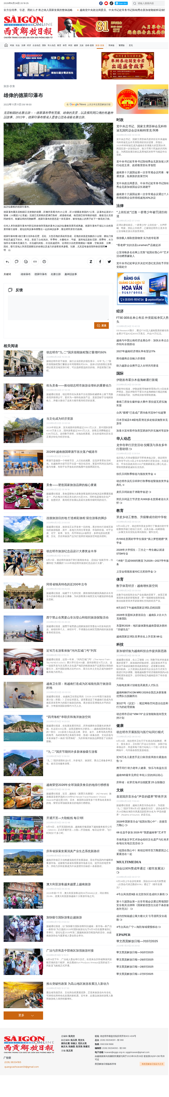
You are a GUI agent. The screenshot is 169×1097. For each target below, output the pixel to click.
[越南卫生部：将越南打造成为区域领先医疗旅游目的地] (23, 695)
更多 (21, 1015)
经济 (29, 45)
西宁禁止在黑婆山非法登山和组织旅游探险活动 (77, 617)
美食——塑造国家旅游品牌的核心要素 (71, 485)
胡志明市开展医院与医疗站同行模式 (140, 732)
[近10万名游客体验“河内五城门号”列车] (23, 662)
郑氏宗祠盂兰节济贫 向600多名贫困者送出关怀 (142, 501)
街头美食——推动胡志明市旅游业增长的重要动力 (78, 385)
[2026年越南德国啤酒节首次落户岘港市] (23, 463)
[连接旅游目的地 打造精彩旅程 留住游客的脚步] (23, 529)
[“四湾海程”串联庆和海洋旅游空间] (23, 728)
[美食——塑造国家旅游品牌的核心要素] (23, 496)
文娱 (82, 45)
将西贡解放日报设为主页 (152, 1064)
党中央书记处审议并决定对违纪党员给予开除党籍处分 (142, 265)
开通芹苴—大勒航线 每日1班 (65, 818)
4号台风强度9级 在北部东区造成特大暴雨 (140, 894)
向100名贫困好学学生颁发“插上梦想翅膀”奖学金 (142, 540)
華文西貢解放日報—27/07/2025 (134, 973)
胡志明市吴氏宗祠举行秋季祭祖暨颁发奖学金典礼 (142, 482)
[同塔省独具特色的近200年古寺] (23, 595)
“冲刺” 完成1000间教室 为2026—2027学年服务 (142, 562)
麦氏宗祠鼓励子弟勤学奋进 (132, 492)
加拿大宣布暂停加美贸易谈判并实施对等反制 (142, 430)
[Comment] (16, 261)
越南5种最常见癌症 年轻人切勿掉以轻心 (139, 775)
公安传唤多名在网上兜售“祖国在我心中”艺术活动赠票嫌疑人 (142, 254)
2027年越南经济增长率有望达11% (135, 351)
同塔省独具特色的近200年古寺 (66, 584)
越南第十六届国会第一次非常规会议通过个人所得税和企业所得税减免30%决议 (142, 196)
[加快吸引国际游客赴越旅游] (23, 928)
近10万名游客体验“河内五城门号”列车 (71, 650)
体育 (65, 45)
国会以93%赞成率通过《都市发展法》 (141, 868)
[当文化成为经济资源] (23, 430)
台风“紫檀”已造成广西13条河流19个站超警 (141, 412)
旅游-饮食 (100, 45)
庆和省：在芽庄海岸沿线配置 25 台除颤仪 (140, 782)
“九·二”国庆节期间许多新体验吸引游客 (71, 751)
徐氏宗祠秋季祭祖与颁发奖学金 (135, 474)
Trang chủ (6, 45)
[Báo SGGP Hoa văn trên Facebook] (101, 3)
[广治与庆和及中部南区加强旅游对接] (23, 962)
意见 (131, 45)
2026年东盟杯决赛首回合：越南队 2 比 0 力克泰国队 (141, 616)
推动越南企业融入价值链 (130, 358)
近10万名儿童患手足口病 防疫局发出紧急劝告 (141, 759)
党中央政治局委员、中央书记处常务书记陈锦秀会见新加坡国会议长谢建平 (142, 185)
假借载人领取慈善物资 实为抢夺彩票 (137, 238)
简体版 (111, 45)
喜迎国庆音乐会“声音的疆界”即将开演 (141, 796)
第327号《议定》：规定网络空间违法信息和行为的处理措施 (142, 705)
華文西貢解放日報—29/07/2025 (134, 959)
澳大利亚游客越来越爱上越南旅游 (68, 884)
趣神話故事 (71, 274)
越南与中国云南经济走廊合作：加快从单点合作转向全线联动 (142, 342)
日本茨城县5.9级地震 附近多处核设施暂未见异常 (142, 421)
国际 (44, 45)
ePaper (123, 935)
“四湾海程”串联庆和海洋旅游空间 (68, 717)
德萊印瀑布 (41, 274)
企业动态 (36, 45)
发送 (103, 325)
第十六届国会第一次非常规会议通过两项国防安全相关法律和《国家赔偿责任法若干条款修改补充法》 (142, 905)
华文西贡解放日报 (28, 27)
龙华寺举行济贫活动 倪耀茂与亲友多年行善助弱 (141, 447)
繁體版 (122, 45)
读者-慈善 (89, 45)
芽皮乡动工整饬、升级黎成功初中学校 (141, 517)
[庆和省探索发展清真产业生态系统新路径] (23, 862)
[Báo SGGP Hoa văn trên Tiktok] (111, 3)
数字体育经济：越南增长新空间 (137, 585)
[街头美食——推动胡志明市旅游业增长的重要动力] (23, 397)
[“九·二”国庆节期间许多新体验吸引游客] (23, 763)
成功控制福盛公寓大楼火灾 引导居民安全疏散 (141, 917)
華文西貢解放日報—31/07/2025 (137, 941)
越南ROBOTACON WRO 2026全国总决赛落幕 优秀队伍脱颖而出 (141, 694)
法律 (23, 45)
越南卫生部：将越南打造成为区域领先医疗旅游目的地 (78, 685)
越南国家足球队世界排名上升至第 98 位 (139, 636)
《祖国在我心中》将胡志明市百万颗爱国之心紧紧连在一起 (142, 852)
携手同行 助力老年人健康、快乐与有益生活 (141, 768)
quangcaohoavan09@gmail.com (21, 1066)
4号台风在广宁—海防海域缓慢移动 (137, 926)
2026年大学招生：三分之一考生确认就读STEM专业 (140, 551)
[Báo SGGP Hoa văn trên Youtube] (106, 3)
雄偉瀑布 (26, 274)
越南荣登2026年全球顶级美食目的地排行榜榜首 (77, 785)
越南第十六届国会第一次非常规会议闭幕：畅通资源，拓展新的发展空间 (142, 174)
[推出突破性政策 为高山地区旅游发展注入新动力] (23, 995)
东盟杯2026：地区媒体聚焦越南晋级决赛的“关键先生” (141, 627)
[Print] (44, 261)
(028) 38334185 (12, 1062)
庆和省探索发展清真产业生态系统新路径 (73, 851)
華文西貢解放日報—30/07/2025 (134, 952)
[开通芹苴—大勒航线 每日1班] (23, 829)
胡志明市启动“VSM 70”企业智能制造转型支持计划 (141, 715)
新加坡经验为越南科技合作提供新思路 (141, 651)
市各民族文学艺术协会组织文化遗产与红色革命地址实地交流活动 (142, 841)
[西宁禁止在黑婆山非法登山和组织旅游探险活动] (23, 629)
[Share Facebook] (100, 261)
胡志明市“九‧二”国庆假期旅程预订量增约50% (76, 352)
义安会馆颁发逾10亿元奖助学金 (135, 571)
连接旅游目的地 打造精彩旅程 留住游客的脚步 (76, 518)
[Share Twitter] (109, 261)
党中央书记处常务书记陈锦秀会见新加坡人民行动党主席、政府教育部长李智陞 (142, 163)
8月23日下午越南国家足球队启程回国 (138, 607)
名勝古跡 (56, 274)
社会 (18, 45)
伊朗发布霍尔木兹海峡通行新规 (137, 380)
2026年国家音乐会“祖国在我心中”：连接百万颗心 (141, 823)
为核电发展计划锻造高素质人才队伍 (137, 685)
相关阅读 (11, 346)
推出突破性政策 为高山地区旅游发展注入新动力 (77, 983)
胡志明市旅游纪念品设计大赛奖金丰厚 (71, 551)
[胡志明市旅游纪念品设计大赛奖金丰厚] (23, 562)
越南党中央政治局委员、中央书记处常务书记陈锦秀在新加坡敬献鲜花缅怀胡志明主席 (80, 10)
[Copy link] (35, 261)
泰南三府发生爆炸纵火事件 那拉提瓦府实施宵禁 (141, 403)
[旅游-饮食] (7, 261)
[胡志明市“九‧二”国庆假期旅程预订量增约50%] (23, 363)
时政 (12, 45)
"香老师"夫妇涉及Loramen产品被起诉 (138, 245)
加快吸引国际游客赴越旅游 (64, 917)
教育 (59, 45)
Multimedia (128, 862)
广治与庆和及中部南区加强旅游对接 (70, 950)
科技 (70, 45)
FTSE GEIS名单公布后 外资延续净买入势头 (142, 319)
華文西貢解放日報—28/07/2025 (134, 966)
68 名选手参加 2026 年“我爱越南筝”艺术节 (141, 832)
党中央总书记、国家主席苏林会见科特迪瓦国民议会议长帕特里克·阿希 (141, 128)
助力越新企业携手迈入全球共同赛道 (137, 365)
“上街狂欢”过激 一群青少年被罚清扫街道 (141, 214)
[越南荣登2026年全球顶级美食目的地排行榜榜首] (23, 796)
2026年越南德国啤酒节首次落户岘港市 (71, 451)
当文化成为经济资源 (59, 418)
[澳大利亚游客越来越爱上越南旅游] (23, 895)
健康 (76, 45)
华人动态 (52, 45)
